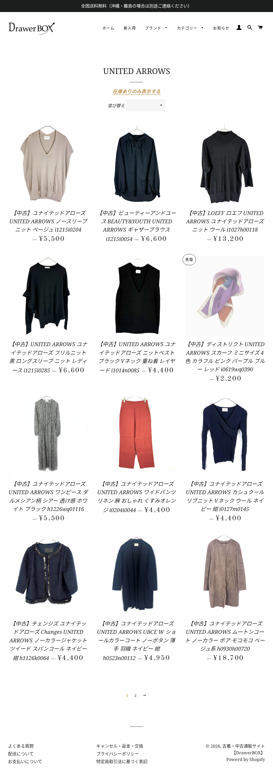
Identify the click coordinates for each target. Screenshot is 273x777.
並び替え (116, 105)
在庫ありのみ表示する (136, 91)
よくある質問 (21, 746)
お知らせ (221, 28)
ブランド (154, 28)
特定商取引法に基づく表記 (121, 761)
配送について (21, 754)
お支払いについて (25, 761)
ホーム (108, 28)
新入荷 (130, 28)
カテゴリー (188, 28)
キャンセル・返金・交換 (119, 746)
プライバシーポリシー (117, 754)
